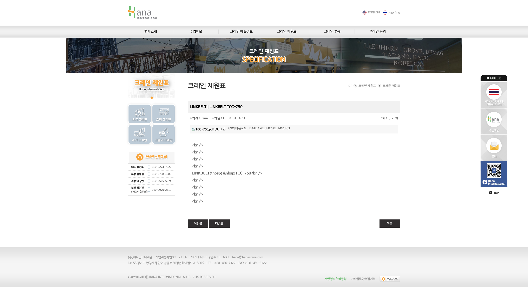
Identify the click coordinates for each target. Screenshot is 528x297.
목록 (389, 223)
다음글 (219, 223)
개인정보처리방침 (335, 278)
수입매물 (196, 31)
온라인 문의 (377, 31)
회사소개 (150, 31)
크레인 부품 (332, 31)
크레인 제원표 (286, 31)
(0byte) (211, 129)
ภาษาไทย (394, 12)
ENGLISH (374, 12)
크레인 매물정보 (241, 31)
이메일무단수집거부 (363, 278)
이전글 (198, 223)
